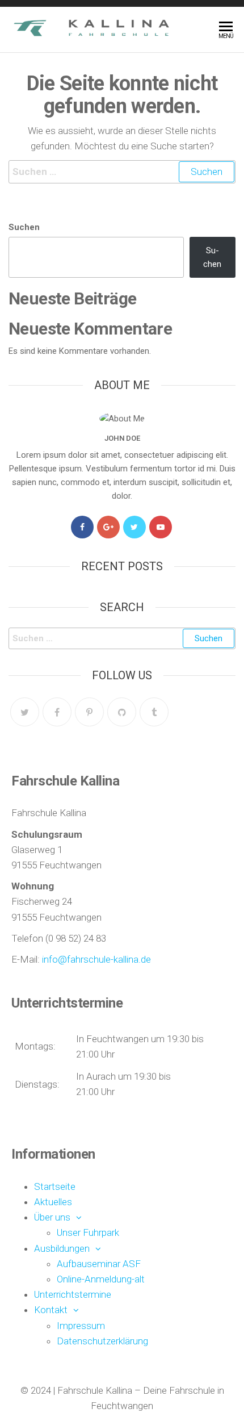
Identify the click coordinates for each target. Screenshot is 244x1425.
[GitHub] (121, 711)
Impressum (81, 1325)
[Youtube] (160, 527)
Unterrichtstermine (72, 1294)
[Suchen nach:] (122, 171)
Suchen (24, 227)
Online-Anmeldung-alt (101, 1279)
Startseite (54, 1186)
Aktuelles (53, 1201)
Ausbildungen (62, 1248)
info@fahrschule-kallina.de (96, 959)
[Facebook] (82, 527)
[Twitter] (134, 527)
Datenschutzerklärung (102, 1341)
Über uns (52, 1217)
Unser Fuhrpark (88, 1232)
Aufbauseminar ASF (99, 1263)
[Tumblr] (154, 711)
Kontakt (51, 1309)
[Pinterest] (89, 711)
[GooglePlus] (108, 527)
